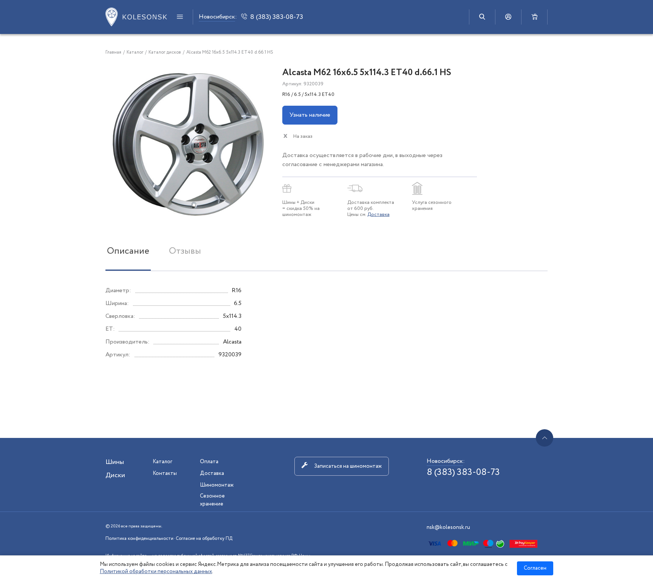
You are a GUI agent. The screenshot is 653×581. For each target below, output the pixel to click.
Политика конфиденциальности (139, 538)
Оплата (209, 461)
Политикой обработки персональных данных (156, 571)
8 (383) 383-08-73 (463, 472)
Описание (128, 251)
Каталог (162, 461)
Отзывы (185, 251)
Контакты (165, 473)
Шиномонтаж (217, 485)
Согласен (535, 568)
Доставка (378, 214)
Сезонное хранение (212, 500)
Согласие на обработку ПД (204, 538)
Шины (114, 462)
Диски (115, 475)
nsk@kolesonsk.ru (448, 527)
